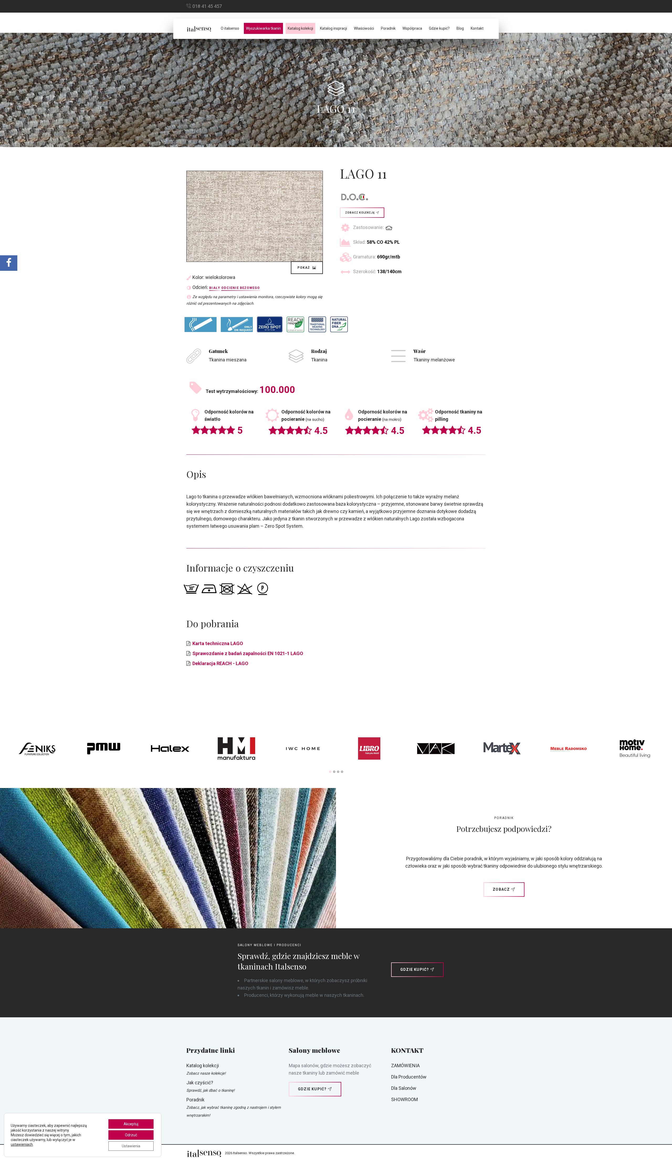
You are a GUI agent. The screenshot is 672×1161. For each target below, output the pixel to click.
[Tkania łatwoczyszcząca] (270, 324)
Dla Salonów (403, 1088)
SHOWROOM (404, 1099)
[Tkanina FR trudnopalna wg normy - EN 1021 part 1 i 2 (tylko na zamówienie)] (237, 324)
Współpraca (412, 28)
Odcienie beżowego (240, 288)
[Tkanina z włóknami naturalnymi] (339, 324)
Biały (214, 288)
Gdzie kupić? (439, 28)
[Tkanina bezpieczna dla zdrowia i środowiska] (295, 324)
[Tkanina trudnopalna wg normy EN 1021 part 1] (200, 324)
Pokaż (304, 267)
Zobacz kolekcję (360, 212)
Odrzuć (131, 1135)
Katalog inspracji (333, 28)
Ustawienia (131, 1146)
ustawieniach (22, 1144)
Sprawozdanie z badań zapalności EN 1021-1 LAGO (247, 653)
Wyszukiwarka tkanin (263, 28)
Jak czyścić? (199, 1082)
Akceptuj (131, 1124)
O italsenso (230, 28)
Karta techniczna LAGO (217, 643)
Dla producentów (409, 1077)
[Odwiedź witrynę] (37, 749)
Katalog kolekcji (300, 28)
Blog (460, 28)
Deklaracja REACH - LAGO (220, 663)
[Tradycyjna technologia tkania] (317, 324)
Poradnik (388, 28)
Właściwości (364, 28)
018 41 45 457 (207, 6)
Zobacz (501, 889)
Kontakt (477, 28)
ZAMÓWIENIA (405, 1065)
